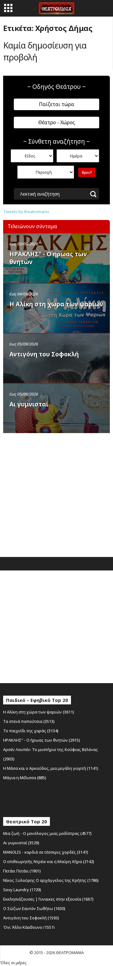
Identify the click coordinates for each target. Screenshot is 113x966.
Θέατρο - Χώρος (56, 122)
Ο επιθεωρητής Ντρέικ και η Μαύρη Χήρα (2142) (48, 861)
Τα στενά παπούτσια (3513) (29, 721)
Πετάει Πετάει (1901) (22, 871)
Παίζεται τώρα (56, 104)
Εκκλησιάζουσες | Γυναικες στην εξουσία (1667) (48, 899)
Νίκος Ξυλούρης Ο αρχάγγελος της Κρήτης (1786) (51, 880)
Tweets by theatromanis (26, 211)
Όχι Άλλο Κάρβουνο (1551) (29, 927)
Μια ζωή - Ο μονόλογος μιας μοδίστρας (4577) (47, 833)
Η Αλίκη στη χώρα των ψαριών (56, 304)
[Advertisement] (56, 493)
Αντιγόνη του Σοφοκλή (44, 354)
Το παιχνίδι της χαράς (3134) (30, 730)
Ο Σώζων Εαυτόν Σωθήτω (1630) (34, 908)
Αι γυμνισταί (28, 404)
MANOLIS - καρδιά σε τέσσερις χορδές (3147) (45, 852)
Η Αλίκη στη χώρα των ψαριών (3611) (38, 712)
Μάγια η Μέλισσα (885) (24, 777)
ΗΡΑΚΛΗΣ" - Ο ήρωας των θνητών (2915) (41, 740)
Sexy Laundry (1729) (22, 889)
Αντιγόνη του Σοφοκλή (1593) (31, 918)
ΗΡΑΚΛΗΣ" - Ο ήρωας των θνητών (48, 258)
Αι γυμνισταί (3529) (21, 843)
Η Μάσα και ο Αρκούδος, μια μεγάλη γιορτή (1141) (50, 768)
